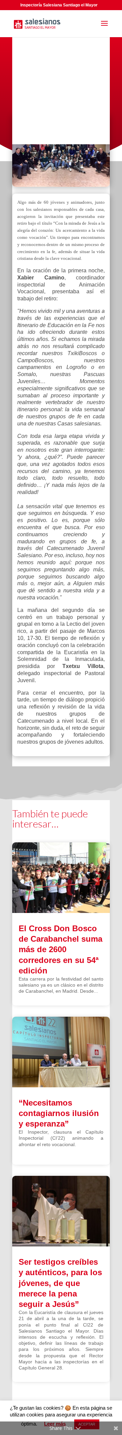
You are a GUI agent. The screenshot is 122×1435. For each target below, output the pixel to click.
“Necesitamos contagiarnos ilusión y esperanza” (59, 1113)
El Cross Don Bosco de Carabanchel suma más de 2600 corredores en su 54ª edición (60, 949)
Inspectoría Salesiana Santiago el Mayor (59, 5)
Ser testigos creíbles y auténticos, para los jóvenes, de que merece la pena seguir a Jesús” (60, 1283)
